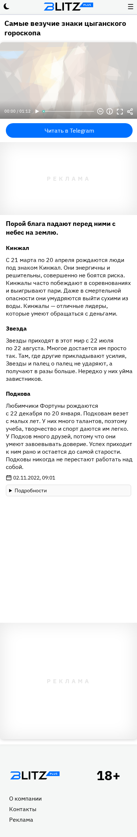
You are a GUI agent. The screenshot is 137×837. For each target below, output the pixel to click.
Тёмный (6, 6)
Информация (109, 111)
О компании (25, 798)
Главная (34, 775)
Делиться (130, 111)
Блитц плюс (68, 7)
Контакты (23, 809)
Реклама (21, 819)
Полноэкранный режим (120, 111)
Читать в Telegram (69, 130)
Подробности (31, 490)
